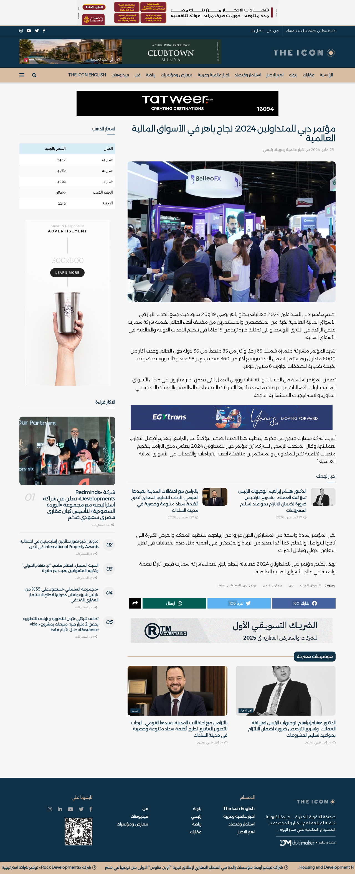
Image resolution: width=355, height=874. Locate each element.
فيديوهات (120, 74)
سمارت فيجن (272, 585)
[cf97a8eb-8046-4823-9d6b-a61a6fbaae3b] (120, 51)
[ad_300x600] (67, 303)
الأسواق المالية (310, 585)
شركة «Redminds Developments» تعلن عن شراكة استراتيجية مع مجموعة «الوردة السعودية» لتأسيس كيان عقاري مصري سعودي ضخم (79, 504)
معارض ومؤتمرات (176, 74)
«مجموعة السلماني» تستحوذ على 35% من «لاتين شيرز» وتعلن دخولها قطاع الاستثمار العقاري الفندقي (61, 594)
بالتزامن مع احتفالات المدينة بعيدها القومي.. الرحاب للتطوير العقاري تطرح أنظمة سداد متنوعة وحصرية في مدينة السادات (179, 729)
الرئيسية (326, 74)
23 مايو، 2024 (322, 149)
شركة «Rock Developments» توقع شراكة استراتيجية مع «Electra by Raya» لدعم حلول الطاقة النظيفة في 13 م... (107, 867)
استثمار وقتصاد (248, 74)
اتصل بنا (257, 31)
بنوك (293, 74)
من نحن (273, 31)
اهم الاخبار (274, 74)
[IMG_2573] (177, 12)
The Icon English (87, 74)
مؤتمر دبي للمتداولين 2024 (238, 585)
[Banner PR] (232, 630)
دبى (290, 585)
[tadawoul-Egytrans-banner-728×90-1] (232, 417)
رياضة (150, 74)
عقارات (308, 74)
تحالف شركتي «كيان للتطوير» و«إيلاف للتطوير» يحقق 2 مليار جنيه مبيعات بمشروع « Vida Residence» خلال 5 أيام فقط (60, 624)
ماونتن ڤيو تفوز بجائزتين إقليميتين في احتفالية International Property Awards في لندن (59, 544)
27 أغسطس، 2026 (289, 517)
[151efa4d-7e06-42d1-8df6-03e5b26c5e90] (177, 103)
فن (137, 74)
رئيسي (268, 149)
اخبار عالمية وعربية (213, 74)
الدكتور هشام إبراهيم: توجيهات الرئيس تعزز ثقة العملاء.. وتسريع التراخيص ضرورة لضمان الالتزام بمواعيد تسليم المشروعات (292, 729)
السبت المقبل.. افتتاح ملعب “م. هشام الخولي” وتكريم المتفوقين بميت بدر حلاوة (60, 568)
